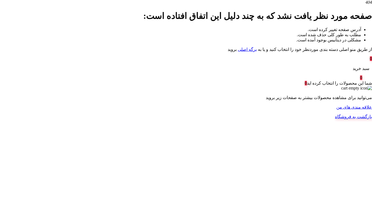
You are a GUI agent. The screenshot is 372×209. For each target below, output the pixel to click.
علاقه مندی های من (354, 107)
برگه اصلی (247, 49)
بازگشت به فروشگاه (353, 116)
